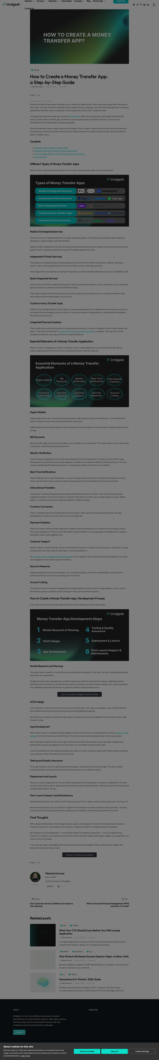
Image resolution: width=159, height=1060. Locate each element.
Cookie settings (142, 1051)
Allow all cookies (87, 1051)
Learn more (25, 1056)
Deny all (114, 1051)
